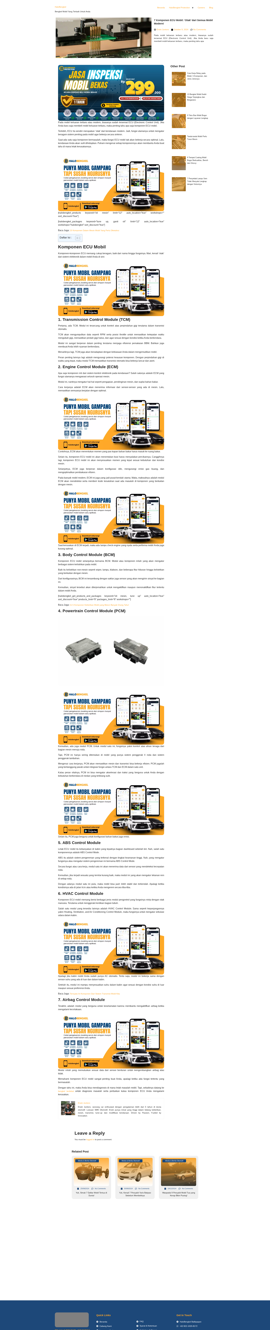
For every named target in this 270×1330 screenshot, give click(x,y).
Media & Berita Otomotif (87, 1161)
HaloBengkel (60, 7)
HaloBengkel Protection (179, 7)
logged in (90, 1139)
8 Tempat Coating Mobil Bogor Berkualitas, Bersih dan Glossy (197, 160)
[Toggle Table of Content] (76, 238)
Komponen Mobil (65, 21)
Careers (201, 7)
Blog (211, 7)
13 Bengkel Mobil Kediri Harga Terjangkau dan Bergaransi (196, 97)
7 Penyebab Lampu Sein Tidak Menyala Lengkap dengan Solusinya (197, 181)
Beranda (161, 7)
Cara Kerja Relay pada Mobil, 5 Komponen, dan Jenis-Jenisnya (197, 76)
